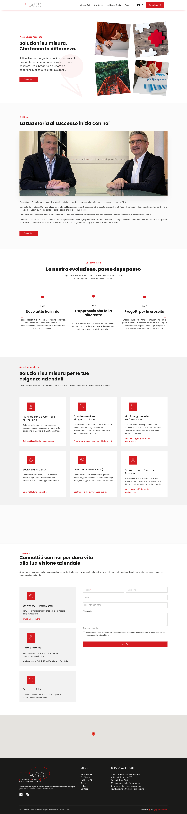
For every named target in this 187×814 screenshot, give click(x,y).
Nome (88, 590)
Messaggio (87, 611)
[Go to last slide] (21, 317)
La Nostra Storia (114, 5)
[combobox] (86, 605)
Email (88, 597)
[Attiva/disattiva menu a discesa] (133, 5)
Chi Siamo (98, 5)
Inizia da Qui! (85, 5)
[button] (93, 734)
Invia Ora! (125, 644)
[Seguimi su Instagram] (142, 5)
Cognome (132, 590)
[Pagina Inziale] (32, 5)
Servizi (128, 5)
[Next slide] (165, 317)
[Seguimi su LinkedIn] (138, 5)
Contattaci (153, 5)
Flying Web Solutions (160, 810)
